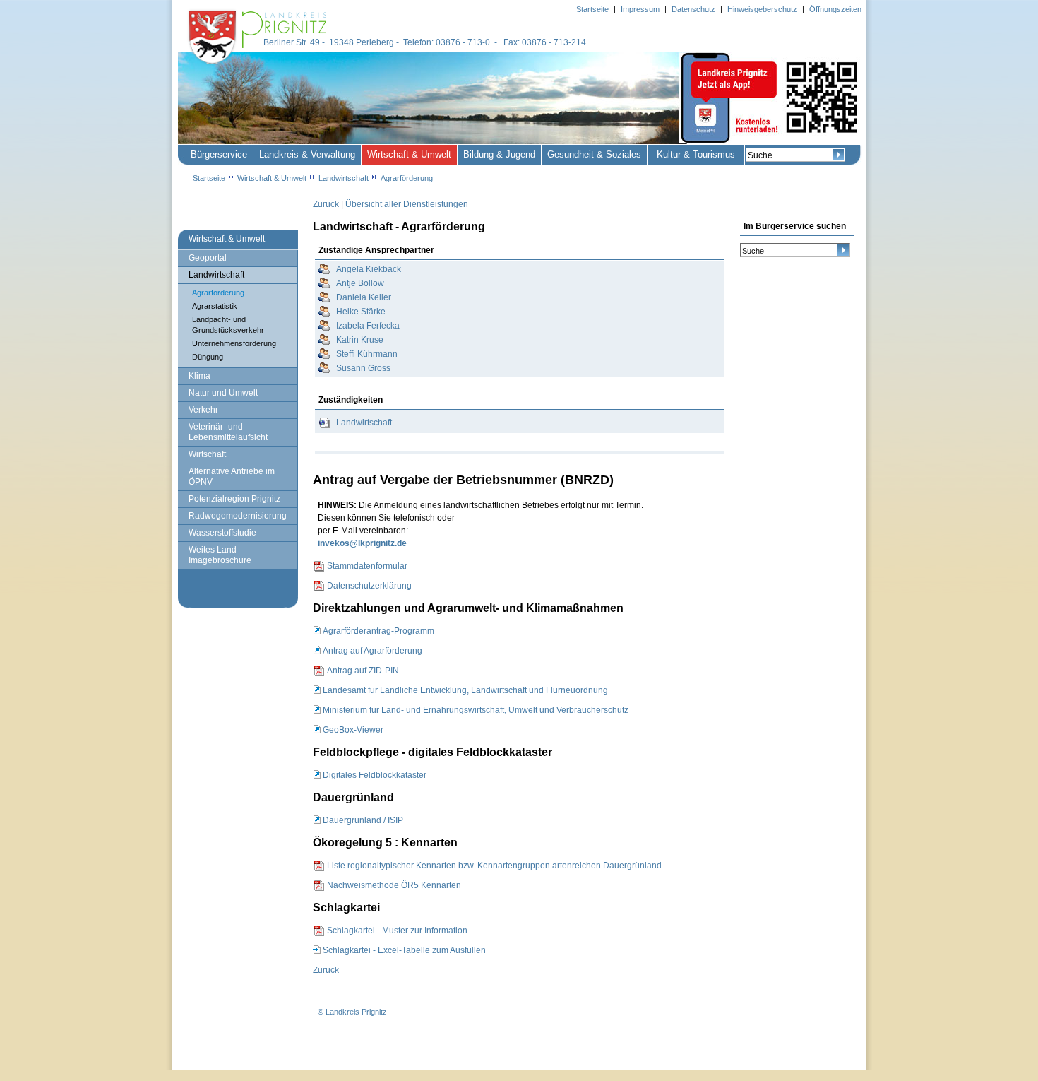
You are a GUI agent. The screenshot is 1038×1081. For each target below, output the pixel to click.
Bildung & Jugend (499, 154)
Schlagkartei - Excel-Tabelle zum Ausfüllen (404, 950)
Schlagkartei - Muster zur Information (397, 930)
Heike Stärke (361, 312)
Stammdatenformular (367, 566)
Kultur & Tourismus (696, 154)
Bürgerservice (219, 154)
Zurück (326, 204)
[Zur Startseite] (259, 65)
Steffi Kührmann (367, 354)
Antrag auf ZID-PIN (363, 670)
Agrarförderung (407, 178)
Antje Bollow (360, 283)
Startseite (209, 178)
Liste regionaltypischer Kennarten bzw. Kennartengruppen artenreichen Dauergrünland (494, 865)
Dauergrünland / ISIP (363, 820)
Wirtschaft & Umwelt (409, 154)
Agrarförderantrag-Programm (378, 631)
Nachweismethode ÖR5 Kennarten (394, 885)
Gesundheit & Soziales (594, 154)
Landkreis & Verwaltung (307, 154)
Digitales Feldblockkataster (374, 775)
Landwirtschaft (364, 422)
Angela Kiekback (368, 269)
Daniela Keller (363, 297)
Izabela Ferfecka (368, 326)
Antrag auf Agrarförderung (372, 651)
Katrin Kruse (359, 340)
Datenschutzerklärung (369, 586)
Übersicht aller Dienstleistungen (406, 204)
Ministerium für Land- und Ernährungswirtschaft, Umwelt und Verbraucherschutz (475, 710)
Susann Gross (363, 368)
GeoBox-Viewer (353, 730)
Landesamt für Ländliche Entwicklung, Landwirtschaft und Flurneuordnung (465, 690)
